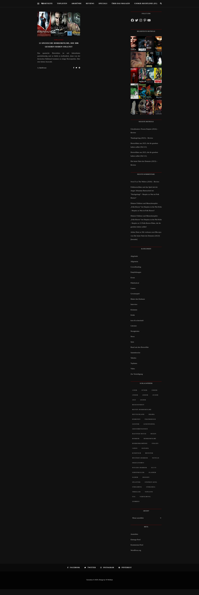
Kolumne (134, 310)
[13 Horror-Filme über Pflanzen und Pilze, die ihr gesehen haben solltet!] (154, 75)
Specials (103, 3)
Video (133, 369)
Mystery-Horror (140, 458)
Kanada (145, 448)
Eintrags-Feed (135, 540)
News (133, 336)
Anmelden (134, 534)
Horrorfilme (150, 438)
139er (134, 390)
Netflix (155, 458)
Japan (135, 448)
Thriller (136, 491)
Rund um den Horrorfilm (140, 347)
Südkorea (150, 487)
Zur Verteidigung (137, 374)
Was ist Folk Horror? (147, 211)
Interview (134, 304)
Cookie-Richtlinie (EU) (145, 3)
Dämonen (136, 419)
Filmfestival (135, 283)
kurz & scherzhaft (137, 320)
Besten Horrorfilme (141, 409)
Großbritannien (140, 429)
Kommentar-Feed (137, 545)
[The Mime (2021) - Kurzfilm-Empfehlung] (138, 107)
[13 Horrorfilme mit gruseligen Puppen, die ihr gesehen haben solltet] (138, 43)
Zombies (136, 501)
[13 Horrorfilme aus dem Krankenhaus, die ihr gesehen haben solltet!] (154, 43)
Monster (149, 453)
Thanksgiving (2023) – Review (142, 138)
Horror (135, 438)
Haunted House (139, 433)
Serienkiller (138, 472)
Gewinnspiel (135, 294)
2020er (143, 400)
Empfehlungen (136, 272)
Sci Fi (153, 467)
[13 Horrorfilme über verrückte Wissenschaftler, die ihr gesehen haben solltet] (154, 59)
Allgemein (134, 261)
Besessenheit (138, 404)
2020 (134, 400)
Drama (152, 414)
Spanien (145, 477)
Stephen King (151, 482)
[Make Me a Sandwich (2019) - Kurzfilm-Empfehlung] (138, 59)
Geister (135, 424)
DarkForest (42, 68)
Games (133, 288)
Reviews (90, 3)
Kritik (133, 315)
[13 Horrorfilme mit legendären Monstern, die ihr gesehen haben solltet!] (154, 91)
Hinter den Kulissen (138, 299)
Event (133, 278)
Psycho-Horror (139, 467)
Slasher (152, 472)
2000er (145, 395)
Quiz (132, 342)
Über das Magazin (121, 3)
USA (133, 496)
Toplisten (62, 3)
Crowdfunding (136, 267)
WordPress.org (136, 550)
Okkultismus (138, 462)
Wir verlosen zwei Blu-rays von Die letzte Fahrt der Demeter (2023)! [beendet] (146, 235)
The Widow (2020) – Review (148, 182)
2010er (155, 395)
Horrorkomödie (140, 443)
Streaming (137, 487)
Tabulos (133, 358)
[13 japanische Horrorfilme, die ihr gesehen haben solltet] (154, 107)
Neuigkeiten (135, 331)
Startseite (47, 3)
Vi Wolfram (109, 580)
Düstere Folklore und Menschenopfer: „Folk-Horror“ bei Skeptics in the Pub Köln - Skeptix (146, 207)
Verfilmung (145, 496)
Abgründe (77, 3)
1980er (154, 390)
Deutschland (138, 414)
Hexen (153, 433)
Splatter (136, 482)
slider (135, 477)
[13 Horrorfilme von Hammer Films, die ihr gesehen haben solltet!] (138, 91)
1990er (135, 395)
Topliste (149, 491)
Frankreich (150, 419)
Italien (155, 443)
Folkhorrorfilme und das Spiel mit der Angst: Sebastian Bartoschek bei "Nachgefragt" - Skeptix (144, 190)
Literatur (134, 326)
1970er (144, 390)
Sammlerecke (135, 353)
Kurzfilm (136, 453)
